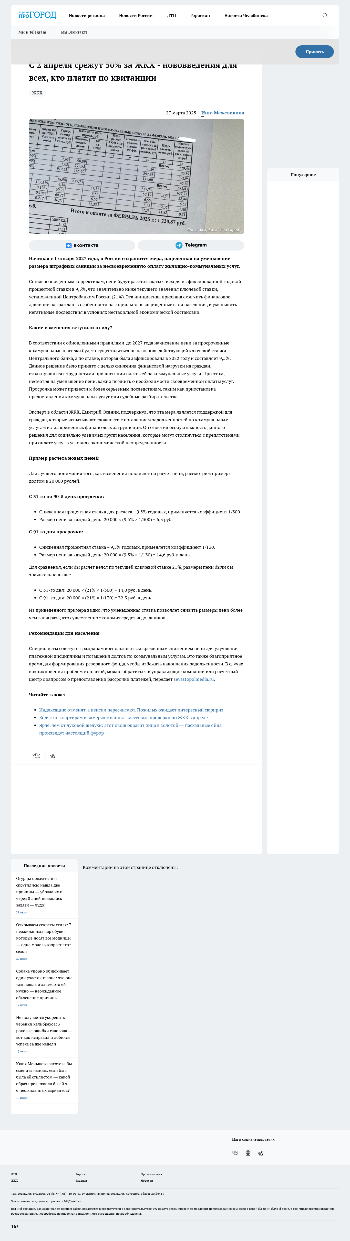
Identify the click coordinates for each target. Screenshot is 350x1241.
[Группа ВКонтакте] (82, 245)
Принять (315, 51)
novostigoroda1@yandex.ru (145, 1193)
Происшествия (151, 1174)
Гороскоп (200, 15)
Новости (147, 1180)
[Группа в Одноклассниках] (248, 1153)
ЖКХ (37, 93)
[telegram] (54, 755)
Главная (81, 1180)
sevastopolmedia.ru (194, 679)
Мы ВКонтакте (74, 32)
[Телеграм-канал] (191, 245)
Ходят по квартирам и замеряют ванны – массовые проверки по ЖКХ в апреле (123, 717)
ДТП (171, 15)
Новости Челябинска (246, 15)
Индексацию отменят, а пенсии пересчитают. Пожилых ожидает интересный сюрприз (131, 710)
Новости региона (87, 15)
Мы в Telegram (32, 32)
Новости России (136, 15)
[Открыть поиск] (325, 15)
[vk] (36, 755)
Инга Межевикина (222, 113)
